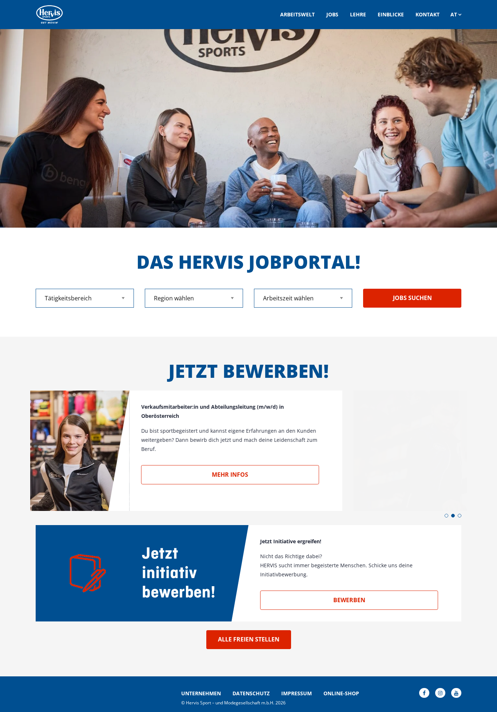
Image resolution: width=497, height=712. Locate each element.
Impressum (296, 693)
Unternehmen (201, 693)
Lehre (358, 14)
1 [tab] (446, 515)
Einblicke (391, 14)
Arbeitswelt (297, 14)
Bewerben (349, 600)
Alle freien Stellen (248, 639)
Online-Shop (341, 693)
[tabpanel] (248, 128)
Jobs (332, 14)
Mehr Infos (349, 475)
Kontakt (428, 14)
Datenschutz (251, 693)
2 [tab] (453, 515)
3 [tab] (459, 515)
